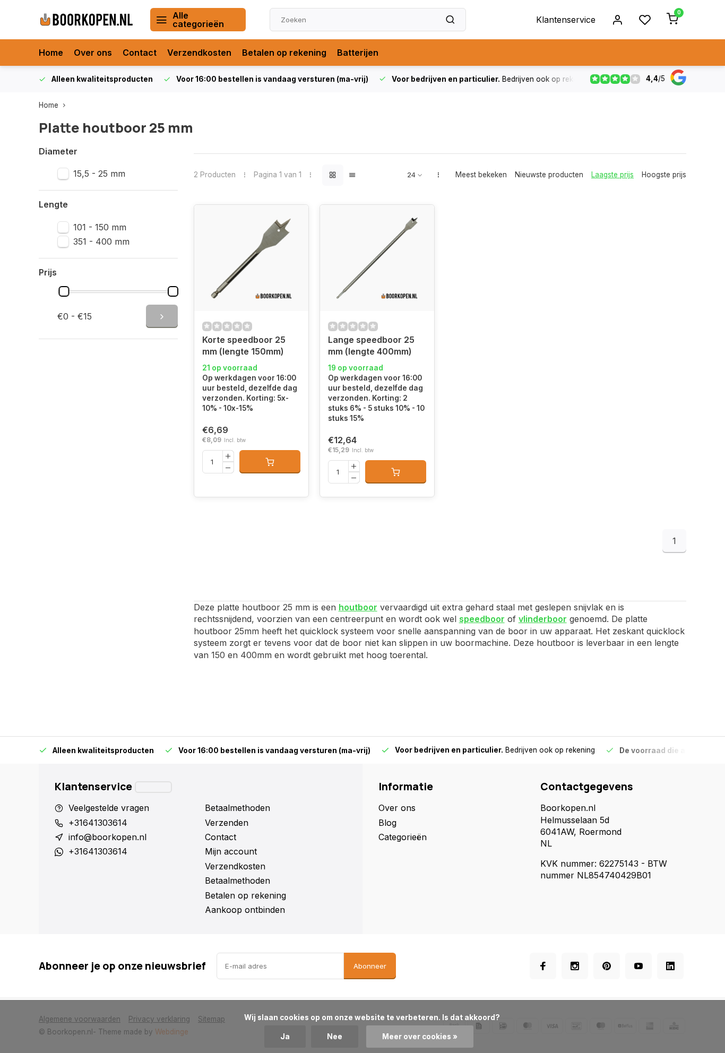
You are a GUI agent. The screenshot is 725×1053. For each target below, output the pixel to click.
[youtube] (638, 966)
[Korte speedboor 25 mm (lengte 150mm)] (251, 258)
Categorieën (402, 837)
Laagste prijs (612, 174)
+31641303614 (97, 822)
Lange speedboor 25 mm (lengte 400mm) (371, 345)
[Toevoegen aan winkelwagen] (269, 461)
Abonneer (369, 966)
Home (51, 52)
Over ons (93, 52)
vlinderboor (543, 619)
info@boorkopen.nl (107, 837)
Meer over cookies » (420, 1036)
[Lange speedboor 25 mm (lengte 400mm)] (377, 258)
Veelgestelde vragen (108, 807)
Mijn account (231, 851)
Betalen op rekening (284, 52)
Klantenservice (565, 19)
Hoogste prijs (664, 174)
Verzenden (226, 822)
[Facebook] (543, 966)
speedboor (482, 619)
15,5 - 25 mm (99, 173)
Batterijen (357, 52)
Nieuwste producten (549, 174)
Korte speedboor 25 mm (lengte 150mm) (244, 345)
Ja (285, 1036)
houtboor (358, 607)
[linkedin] (670, 966)
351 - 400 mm (101, 241)
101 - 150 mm (99, 227)
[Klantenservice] (153, 787)
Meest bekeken (481, 174)
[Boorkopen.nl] (86, 20)
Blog (387, 822)
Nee (334, 1036)
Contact (140, 52)
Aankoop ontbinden (245, 909)
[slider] (64, 291)
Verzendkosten (199, 52)
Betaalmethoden (237, 807)
